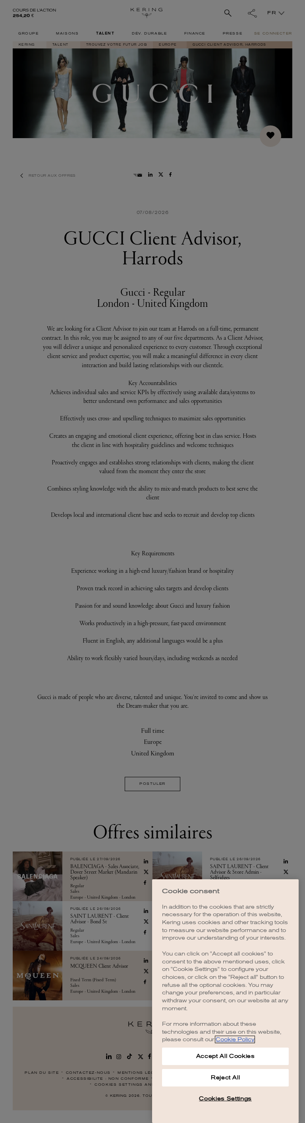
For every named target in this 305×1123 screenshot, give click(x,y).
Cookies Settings (225, 1099)
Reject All (225, 1078)
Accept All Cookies (225, 1056)
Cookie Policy (235, 1039)
